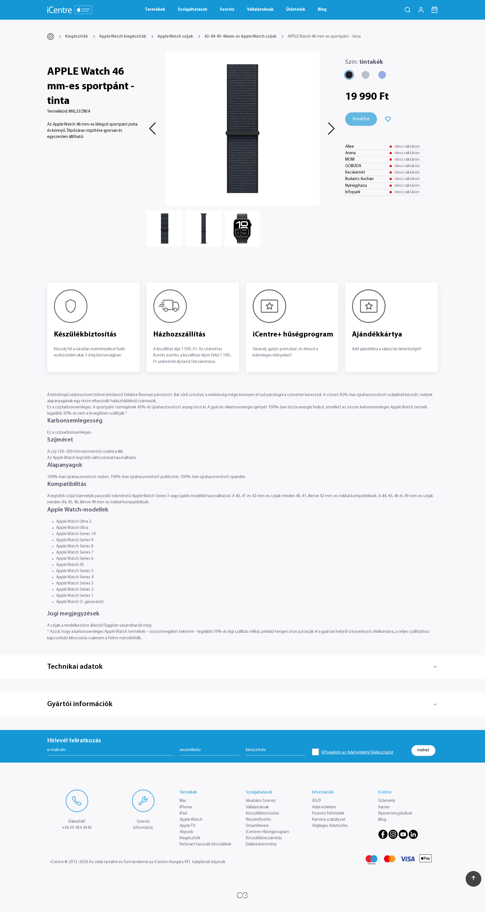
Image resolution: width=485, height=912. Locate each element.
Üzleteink (295, 10)
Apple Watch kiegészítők (122, 37)
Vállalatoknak (260, 10)
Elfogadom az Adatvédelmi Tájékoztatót (358, 752)
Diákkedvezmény (261, 844)
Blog (322, 10)
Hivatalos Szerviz (261, 801)
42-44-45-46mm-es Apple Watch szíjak (240, 37)
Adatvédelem (324, 807)
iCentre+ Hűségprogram (267, 832)
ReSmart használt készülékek (205, 844)
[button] (153, 128)
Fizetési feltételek (328, 813)
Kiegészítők (76, 37)
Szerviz (227, 10)
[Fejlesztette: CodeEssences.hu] (242, 895)
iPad (183, 813)
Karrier (384, 807)
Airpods (186, 832)
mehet (423, 750)
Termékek (155, 10)
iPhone (186, 807)
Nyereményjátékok (395, 813)
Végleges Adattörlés (330, 826)
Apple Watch (191, 820)
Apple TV (187, 826)
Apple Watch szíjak (175, 37)
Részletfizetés (258, 820)
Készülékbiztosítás (262, 813)
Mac (183, 801)
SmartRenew (257, 826)
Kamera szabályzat (329, 820)
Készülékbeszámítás (264, 838)
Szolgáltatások (192, 10)
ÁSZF (316, 801)
